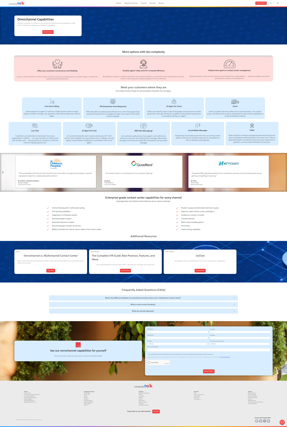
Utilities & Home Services (143, 405)
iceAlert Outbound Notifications (30, 397)
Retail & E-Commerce (143, 402)
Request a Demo (48, 32)
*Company (212, 335)
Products (118, 3)
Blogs (195, 393)
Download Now (125, 270)
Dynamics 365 (86, 394)
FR (273, 3)
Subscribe (156, 411)
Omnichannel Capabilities (29, 396)
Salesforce (86, 397)
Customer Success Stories (199, 394)
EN (270, 3)
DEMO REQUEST (261, 3)
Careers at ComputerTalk (252, 397)
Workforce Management (88, 402)
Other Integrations (87, 403)
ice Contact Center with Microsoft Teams (32, 394)
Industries (144, 3)
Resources (153, 3)
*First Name (150, 329)
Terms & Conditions (252, 393)
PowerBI (85, 396)
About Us (161, 3)
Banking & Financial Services (144, 393)
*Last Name (212, 329)
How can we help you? (152, 346)
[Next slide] (284, 172)
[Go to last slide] (3, 172)
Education (141, 394)
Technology (141, 403)
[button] (143, 298)
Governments (141, 396)
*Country (149, 341)
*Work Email (150, 335)
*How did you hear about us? (217, 341)
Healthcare (141, 397)
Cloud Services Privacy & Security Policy (255, 402)
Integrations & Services (131, 3)
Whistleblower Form (252, 400)
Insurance (140, 399)
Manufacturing (142, 400)
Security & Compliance (252, 396)
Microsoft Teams (87, 393)
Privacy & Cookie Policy (225, 357)
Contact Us (250, 399)
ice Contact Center (27, 393)
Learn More (51, 270)
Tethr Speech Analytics (88, 400)
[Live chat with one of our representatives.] (282, 422)
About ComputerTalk (252, 394)
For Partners (196, 397)
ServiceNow (86, 399)
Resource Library (197, 396)
